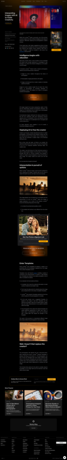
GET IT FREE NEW (43, 241)
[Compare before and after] (32, 225)
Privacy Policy (42, 243)
